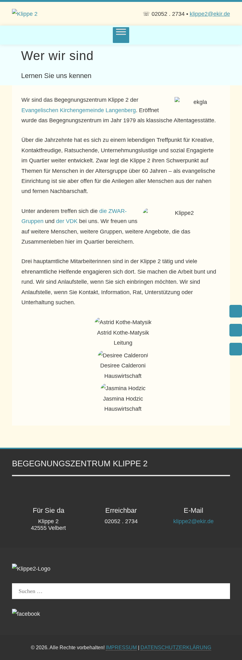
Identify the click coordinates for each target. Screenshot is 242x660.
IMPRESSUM (121, 647)
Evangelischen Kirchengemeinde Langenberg (78, 110)
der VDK (67, 221)
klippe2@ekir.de (210, 14)
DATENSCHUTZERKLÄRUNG (176, 647)
